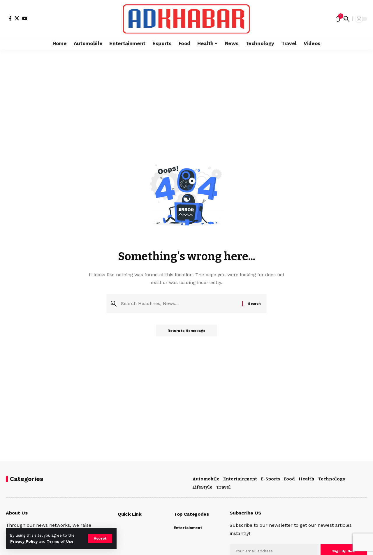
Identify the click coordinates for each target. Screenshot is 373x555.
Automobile (205, 479)
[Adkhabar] (186, 19)
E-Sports (270, 479)
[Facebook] (10, 18)
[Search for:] (179, 303)
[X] (17, 18)
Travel (223, 487)
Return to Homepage (186, 331)
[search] (346, 19)
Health (306, 479)
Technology (331, 479)
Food (289, 479)
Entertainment (240, 479)
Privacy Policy (24, 541)
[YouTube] (25, 18)
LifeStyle (202, 487)
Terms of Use (60, 541)
